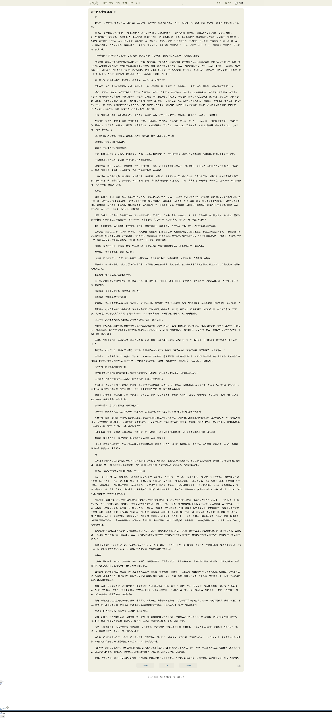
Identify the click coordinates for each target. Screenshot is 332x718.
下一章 (188, 665)
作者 (131, 3)
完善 (239, 666)
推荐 (105, 3)
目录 (166, 665)
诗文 (111, 3)
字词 (137, 3)
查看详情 (3, 708)
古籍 (124, 3)
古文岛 (93, 3)
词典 (2, 716)
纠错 (182, 677)
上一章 (145, 665)
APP (230, 3)
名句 (118, 3)
